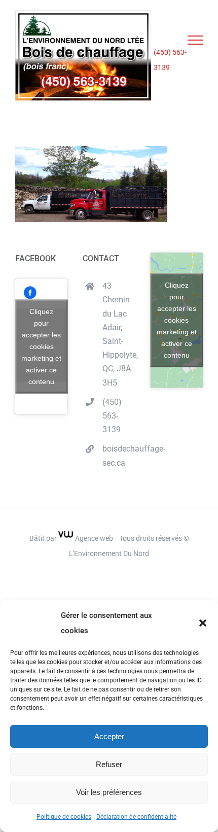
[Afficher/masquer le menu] (195, 40)
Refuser (109, 764)
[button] (203, 623)
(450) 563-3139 (170, 60)
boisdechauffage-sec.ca (118, 455)
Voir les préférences (109, 792)
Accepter (109, 736)
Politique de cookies (64, 816)
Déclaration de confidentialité (136, 816)
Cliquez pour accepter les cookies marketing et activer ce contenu (41, 346)
